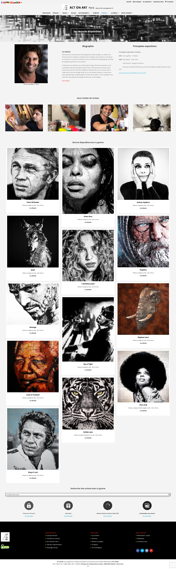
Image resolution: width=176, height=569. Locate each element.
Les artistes (95, 535)
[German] (7, 2)
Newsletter (140, 538)
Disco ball (143, 405)
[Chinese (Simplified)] (19, 2)
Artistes (104, 13)
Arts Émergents (84, 13)
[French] (2, 2)
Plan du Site (120, 564)
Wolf (33, 270)
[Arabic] (17, 2)
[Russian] (14, 2)
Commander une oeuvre (147, 513)
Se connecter (147, 1)
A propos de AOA (52, 535)
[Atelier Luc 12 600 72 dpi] (152, 131)
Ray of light (88, 364)
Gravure (73, 13)
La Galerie (114, 13)
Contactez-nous (158, 1)
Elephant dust (143, 337)
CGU (65, 564)
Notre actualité (126, 13)
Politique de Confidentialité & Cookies (92, 564)
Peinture (55, 13)
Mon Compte (137, 1)
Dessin (65, 13)
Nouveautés (46, 13)
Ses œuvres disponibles (87, 31)
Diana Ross (88, 216)
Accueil (129, 1)
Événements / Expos (143, 535)
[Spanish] (12, 2)
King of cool (33, 472)
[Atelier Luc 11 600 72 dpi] (67, 131)
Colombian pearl (88, 284)
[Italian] (10, 2)
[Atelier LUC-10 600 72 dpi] (109, 131)
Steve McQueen (33, 202)
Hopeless (143, 270)
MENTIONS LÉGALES (109, 564)
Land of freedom (33, 395)
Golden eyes (88, 432)
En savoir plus (29, 516)
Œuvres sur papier (97, 541)
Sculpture (96, 13)
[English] (5, 2)
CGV (69, 564)
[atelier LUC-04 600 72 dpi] (24, 131)
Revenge (33, 327)
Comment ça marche (53, 538)
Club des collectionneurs (54, 544)
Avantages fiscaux (52, 547)
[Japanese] (21, 2)
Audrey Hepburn (143, 202)
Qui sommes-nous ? (53, 541)
